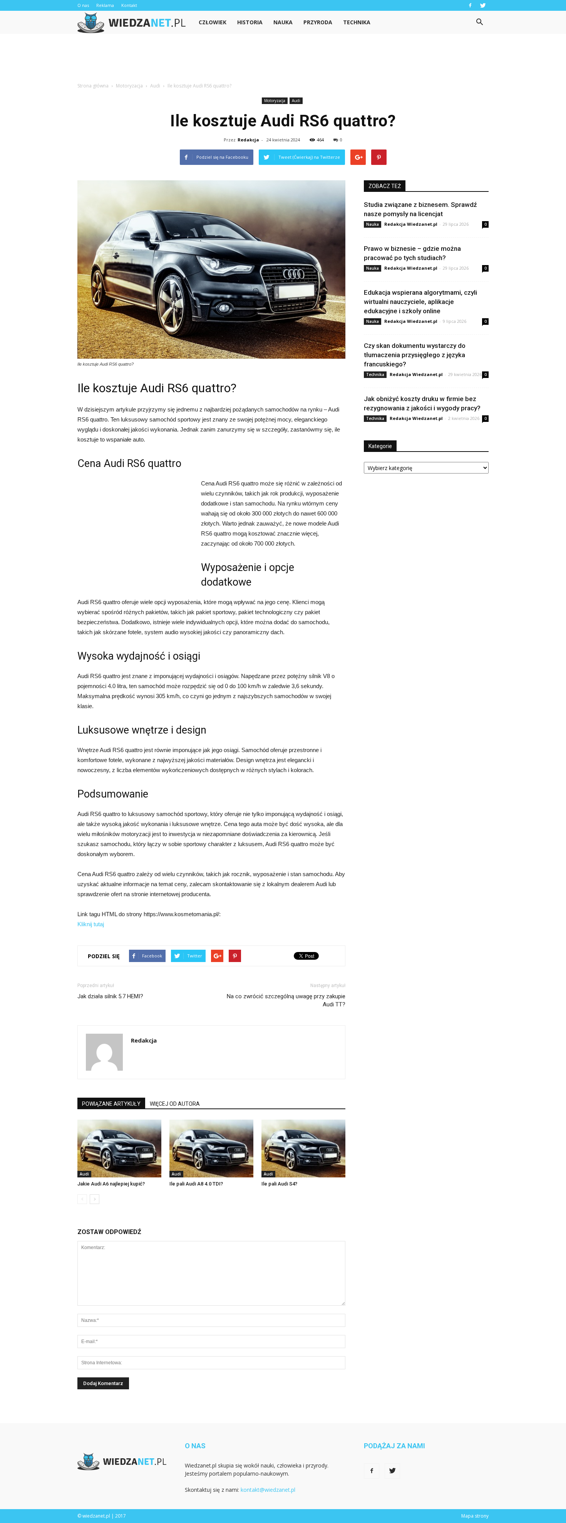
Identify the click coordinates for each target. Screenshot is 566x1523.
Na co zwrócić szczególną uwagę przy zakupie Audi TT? (286, 1000)
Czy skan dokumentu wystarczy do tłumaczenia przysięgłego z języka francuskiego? (415, 355)
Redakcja (248, 140)
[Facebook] (470, 5)
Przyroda (317, 22)
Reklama (105, 5)
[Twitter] (483, 5)
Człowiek (212, 22)
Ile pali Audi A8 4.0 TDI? (196, 1184)
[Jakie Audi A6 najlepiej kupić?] (119, 1148)
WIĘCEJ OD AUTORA (175, 1104)
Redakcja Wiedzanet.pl (410, 224)
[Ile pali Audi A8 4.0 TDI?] (211, 1148)
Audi (296, 100)
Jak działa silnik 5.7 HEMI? (110, 996)
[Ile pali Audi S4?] (303, 1148)
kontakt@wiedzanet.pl (268, 1489)
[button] (479, 22)
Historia (250, 22)
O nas (83, 5)
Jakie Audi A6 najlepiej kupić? (111, 1184)
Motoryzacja (274, 100)
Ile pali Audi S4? (279, 1184)
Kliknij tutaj (90, 924)
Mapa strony (475, 1516)
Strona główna (93, 85)
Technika (356, 22)
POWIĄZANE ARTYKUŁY (111, 1104)
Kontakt (129, 5)
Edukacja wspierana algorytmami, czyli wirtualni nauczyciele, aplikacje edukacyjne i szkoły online (420, 302)
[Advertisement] (283, 60)
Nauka (283, 22)
